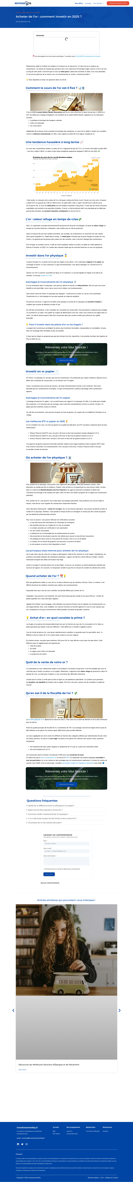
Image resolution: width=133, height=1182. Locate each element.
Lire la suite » (23, 1069)
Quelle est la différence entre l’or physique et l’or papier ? (51, 806)
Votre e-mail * (48, 848)
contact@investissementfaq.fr (33, 1138)
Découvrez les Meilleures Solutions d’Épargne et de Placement (49, 1065)
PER (67, 757)
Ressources (107, 1127)
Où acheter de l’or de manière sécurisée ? (45, 823)
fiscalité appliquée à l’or (36, 719)
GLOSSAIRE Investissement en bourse (88, 56)
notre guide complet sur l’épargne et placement (78, 763)
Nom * (45, 841)
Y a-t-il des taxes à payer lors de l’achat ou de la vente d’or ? (52, 818)
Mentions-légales (93, 1177)
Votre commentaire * (50, 856)
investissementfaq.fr (27, 1127)
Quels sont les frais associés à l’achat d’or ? (45, 810)
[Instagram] (26, 1144)
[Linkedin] (18, 1144)
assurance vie (52, 757)
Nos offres (79, 3)
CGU (102, 1177)
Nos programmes (73, 1127)
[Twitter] (22, 1144)
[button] (66, 805)
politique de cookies (111, 1177)
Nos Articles (98, 3)
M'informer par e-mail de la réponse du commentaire (62, 869)
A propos (88, 3)
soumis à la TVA (46, 275)
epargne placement (26, 12)
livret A (43, 757)
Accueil (18, 12)
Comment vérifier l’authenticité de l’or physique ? (48, 814)
